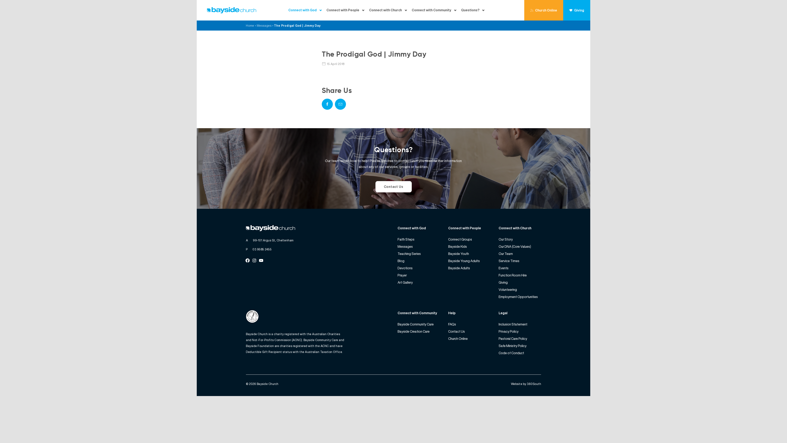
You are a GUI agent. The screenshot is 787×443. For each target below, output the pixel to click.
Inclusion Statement (513, 324)
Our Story (506, 239)
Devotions (405, 268)
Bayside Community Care (416, 324)
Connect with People (342, 10)
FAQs (452, 324)
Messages (264, 25)
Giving (579, 10)
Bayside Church (268, 384)
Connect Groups (460, 239)
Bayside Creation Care (414, 331)
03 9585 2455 (262, 249)
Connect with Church (385, 10)
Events (503, 268)
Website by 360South (526, 384)
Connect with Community (431, 10)
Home (250, 25)
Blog (401, 260)
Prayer (402, 275)
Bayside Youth (458, 253)
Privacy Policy (509, 331)
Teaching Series (409, 253)
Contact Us (393, 186)
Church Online (546, 10)
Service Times (509, 260)
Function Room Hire (513, 275)
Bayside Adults (459, 268)
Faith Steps (406, 239)
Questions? (470, 10)
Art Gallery (405, 282)
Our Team (506, 253)
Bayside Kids (457, 246)
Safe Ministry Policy (513, 345)
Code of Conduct (511, 353)
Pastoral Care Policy (513, 338)
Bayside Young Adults (464, 260)
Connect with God (302, 10)
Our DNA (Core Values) (515, 246)
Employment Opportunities (518, 296)
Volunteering (508, 289)
